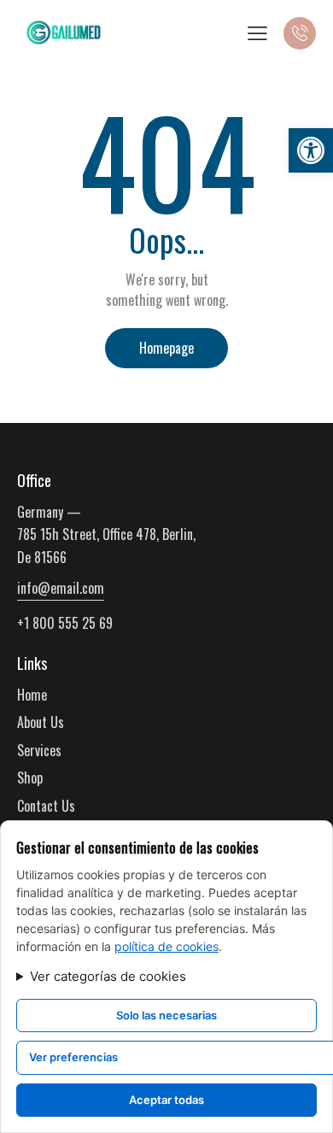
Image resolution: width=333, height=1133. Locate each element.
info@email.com (60, 588)
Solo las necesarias (166, 1015)
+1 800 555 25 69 (65, 623)
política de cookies (166, 946)
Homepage (166, 348)
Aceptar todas (166, 1100)
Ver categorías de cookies (108, 976)
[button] (311, 150)
